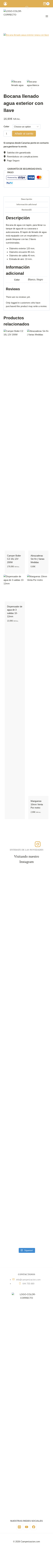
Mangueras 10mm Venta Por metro (37, 804)
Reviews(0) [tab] (27, 210)
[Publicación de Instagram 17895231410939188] (26, 966)
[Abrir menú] (46, 16)
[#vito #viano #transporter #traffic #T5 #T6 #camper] (26, 925)
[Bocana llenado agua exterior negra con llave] (26, 56)
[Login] (5, 3)
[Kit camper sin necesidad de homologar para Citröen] (26, 942)
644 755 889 (28, 1283)
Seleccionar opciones (39, 568)
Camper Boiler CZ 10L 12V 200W (14, 559)
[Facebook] (33, 1527)
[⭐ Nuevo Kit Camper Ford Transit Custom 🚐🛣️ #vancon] (26, 980)
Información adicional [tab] (26, 204)
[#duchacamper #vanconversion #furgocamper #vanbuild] (26, 1211)
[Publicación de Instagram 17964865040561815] (26, 1036)
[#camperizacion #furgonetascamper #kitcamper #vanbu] (26, 1231)
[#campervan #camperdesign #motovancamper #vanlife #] (26, 1048)
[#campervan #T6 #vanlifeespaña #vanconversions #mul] (26, 912)
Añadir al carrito (24, 133)
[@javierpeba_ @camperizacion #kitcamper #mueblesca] (26, 1090)
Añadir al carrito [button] (15, 818)
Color (6, 126)
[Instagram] (19, 1527)
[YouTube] (26, 1527)
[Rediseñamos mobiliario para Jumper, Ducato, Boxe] (26, 1165)
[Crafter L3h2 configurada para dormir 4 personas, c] (26, 888)
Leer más (14, 573)
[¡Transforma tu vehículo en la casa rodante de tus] (26, 1123)
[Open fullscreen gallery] (46, 76)
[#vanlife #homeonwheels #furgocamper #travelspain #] (26, 1241)
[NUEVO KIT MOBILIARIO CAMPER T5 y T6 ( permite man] (26, 1005)
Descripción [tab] (26, 199)
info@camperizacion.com (28, 1279)
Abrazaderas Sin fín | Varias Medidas (37, 559)
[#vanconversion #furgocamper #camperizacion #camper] (26, 1221)
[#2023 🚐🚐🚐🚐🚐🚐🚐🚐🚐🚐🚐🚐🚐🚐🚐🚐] (26, 957)
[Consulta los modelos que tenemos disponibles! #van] (26, 1193)
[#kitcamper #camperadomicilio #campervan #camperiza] (26, 1025)
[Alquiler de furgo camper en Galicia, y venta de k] (26, 1069)
